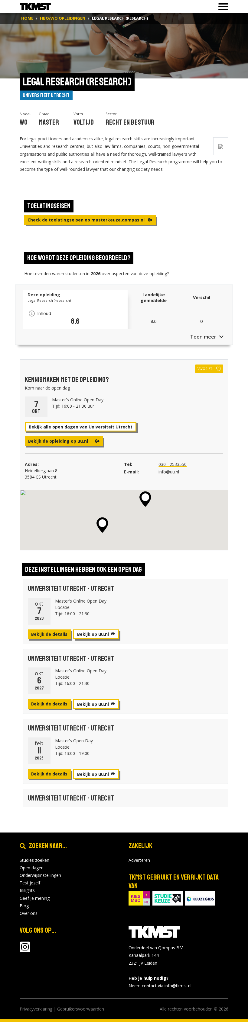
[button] (145, 499)
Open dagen (32, 868)
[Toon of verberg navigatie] (221, 6)
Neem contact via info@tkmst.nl (160, 986)
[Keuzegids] (200, 898)
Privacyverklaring (36, 1009)
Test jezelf (30, 883)
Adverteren (139, 860)
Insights (27, 890)
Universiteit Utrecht (46, 95)
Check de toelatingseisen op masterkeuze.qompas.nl (87, 220)
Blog (24, 906)
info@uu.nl (168, 472)
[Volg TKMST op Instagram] (25, 950)
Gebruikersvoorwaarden (80, 1009)
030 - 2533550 (172, 464)
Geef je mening (35, 898)
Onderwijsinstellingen (40, 875)
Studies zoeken (34, 860)
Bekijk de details (49, 634)
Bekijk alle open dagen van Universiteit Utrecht (80, 427)
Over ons (29, 913)
